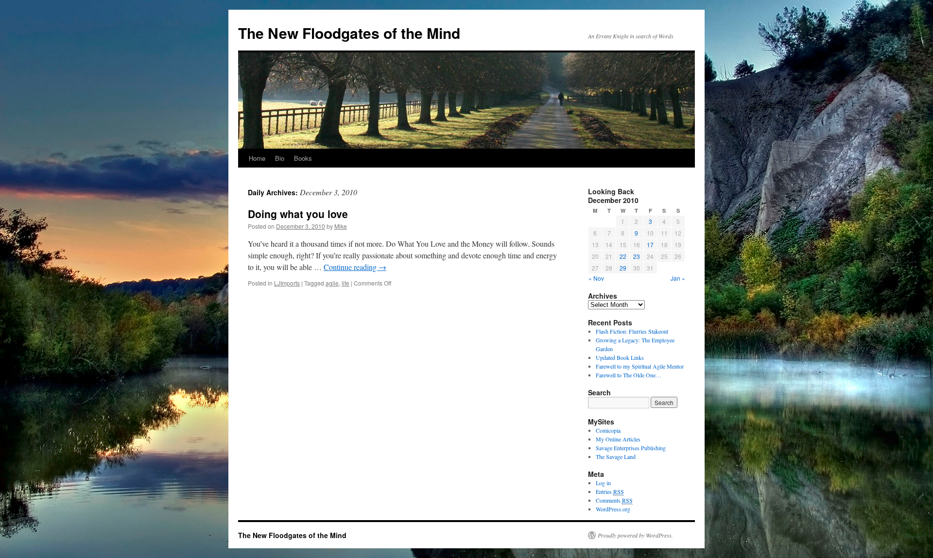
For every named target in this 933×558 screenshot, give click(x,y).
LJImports (287, 283)
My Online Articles (618, 439)
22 (623, 256)
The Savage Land (616, 456)
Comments (614, 500)
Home (257, 158)
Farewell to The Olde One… (628, 375)
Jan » (678, 278)
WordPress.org (613, 509)
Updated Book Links (620, 357)
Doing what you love (298, 213)
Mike (340, 226)
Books (303, 158)
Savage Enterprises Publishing (631, 448)
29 (623, 268)
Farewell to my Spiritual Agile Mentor (640, 366)
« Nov (596, 278)
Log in (603, 483)
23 (636, 256)
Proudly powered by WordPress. (635, 535)
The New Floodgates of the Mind (349, 32)
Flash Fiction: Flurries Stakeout (632, 331)
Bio (279, 158)
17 (650, 244)
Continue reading (355, 267)
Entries (610, 491)
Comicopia (608, 430)
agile (332, 283)
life (345, 283)
